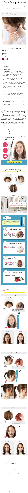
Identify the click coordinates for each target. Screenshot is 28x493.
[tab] (14, 98)
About (3, 475)
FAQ (3, 479)
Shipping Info (6, 104)
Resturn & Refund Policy (9, 101)
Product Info (6, 66)
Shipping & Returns (6, 481)
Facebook (4, 484)
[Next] (6, 490)
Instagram (4, 486)
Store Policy (4, 482)
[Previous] (2, 490)
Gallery (5, 98)
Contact (3, 477)
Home (3, 13)
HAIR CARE (8, 13)
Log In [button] (24, 2)
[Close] (9, 491)
